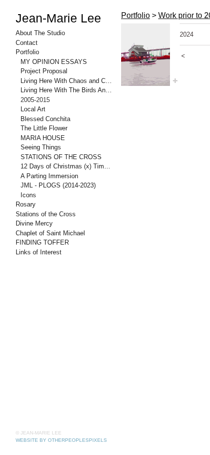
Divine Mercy (34, 223)
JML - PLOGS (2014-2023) (58, 185)
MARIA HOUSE (43, 138)
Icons (28, 195)
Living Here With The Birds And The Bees (67, 90)
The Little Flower (44, 128)
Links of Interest (39, 252)
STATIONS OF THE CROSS (61, 157)
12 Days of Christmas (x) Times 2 (67, 166)
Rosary (26, 204)
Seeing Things (41, 147)
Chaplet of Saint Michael (50, 233)
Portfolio (27, 52)
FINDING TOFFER (42, 242)
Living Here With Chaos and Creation (67, 80)
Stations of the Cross (46, 214)
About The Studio (40, 33)
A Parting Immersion (49, 176)
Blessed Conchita (45, 119)
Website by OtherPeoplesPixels (61, 440)
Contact (27, 42)
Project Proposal (44, 71)
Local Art (33, 109)
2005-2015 (35, 99)
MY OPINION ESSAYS (54, 61)
